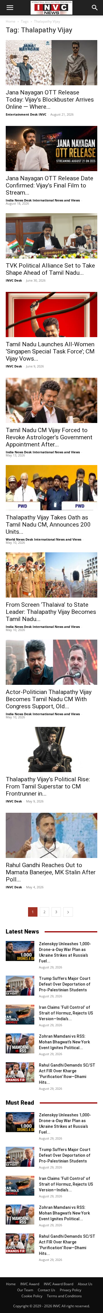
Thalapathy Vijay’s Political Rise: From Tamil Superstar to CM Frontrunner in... (48, 786)
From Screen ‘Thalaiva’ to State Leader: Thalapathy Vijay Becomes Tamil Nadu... (51, 611)
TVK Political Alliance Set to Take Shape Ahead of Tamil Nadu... (50, 269)
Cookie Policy (31, 1296)
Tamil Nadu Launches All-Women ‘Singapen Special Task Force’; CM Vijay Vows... (50, 351)
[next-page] (68, 912)
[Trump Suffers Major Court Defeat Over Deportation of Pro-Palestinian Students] (20, 986)
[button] (10, 7)
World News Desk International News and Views (43, 539)
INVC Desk (14, 280)
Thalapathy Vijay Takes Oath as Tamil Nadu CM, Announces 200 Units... (48, 524)
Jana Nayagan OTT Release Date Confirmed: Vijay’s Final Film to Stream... (49, 185)
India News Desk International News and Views (43, 200)
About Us (85, 1284)
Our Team (25, 1290)
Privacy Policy (70, 1290)
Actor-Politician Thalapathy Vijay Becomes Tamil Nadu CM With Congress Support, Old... (49, 699)
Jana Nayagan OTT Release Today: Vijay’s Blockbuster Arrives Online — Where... (50, 99)
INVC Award (29, 1284)
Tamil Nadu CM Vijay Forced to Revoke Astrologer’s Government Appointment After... (49, 437)
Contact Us (46, 1290)
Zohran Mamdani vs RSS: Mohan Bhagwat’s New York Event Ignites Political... (64, 1042)
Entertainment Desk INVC (26, 114)
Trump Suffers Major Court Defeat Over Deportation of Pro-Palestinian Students (64, 984)
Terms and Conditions (64, 1296)
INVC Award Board (58, 1284)
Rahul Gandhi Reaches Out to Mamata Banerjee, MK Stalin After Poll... (51, 872)
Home (10, 21)
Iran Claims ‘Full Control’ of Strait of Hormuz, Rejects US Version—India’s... (66, 1013)
